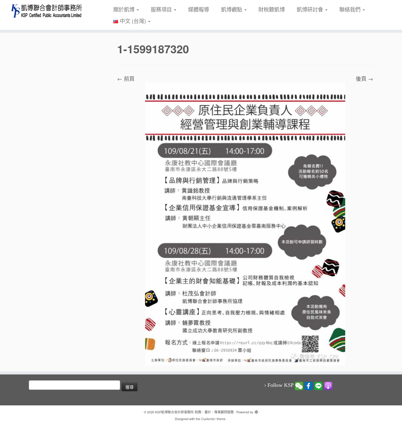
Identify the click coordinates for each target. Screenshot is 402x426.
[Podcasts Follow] (328, 385)
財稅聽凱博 (271, 9)
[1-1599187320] (245, 223)
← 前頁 (125, 78)
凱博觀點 (232, 9)
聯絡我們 (350, 9)
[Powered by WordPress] (256, 411)
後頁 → (364, 78)
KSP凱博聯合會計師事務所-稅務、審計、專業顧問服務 (194, 412)
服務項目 (162, 9)
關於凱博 (124, 9)
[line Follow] (318, 385)
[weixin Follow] (299, 385)
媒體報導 (198, 9)
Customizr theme (213, 418)
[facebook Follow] (309, 385)
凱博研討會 (311, 9)
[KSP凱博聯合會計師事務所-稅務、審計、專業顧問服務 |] (46, 11)
